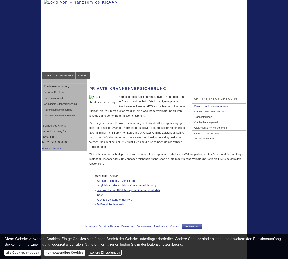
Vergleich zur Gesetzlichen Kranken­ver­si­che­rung (126, 185)
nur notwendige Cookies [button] (64, 252)
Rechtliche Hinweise (109, 226)
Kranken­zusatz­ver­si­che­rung (209, 111)
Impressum (91, 226)
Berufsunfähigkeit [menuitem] (53, 98)
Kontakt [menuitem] (83, 75)
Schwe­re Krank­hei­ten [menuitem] (55, 92)
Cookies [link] (174, 226)
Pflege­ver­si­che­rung (204, 138)
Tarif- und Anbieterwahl (111, 204)
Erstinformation (144, 226)
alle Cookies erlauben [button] (22, 252)
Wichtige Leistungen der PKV (114, 199)
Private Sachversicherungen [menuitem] (59, 115)
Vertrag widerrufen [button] (192, 226)
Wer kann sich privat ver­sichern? (116, 180)
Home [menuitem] (47, 75)
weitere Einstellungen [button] (105, 252)
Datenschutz (128, 226)
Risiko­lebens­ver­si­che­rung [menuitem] (58, 109)
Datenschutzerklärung (164, 244)
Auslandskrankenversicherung (210, 127)
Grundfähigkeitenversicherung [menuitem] (60, 103)
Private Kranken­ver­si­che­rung (211, 106)
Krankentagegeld (203, 117)
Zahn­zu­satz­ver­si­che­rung (207, 133)
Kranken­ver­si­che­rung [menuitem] (56, 86)
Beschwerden (161, 226)
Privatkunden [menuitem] (64, 75)
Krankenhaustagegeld (206, 122)
